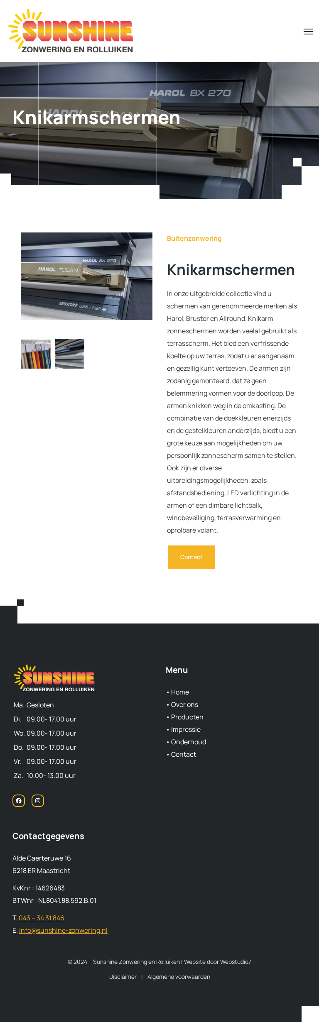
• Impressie (183, 729)
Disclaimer (123, 976)
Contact (191, 557)
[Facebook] (18, 804)
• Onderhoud (186, 741)
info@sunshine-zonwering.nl (63, 930)
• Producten (185, 716)
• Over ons (182, 704)
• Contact (181, 754)
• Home (177, 692)
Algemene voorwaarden (178, 976)
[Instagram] (37, 804)
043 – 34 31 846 (41, 917)
